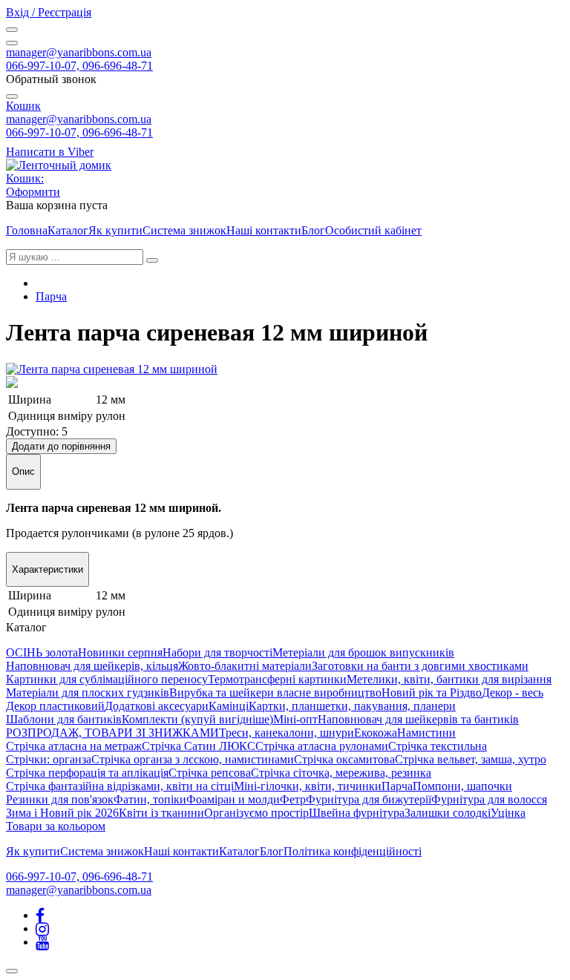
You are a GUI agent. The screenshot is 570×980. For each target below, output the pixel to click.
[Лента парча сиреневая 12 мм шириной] (111, 369)
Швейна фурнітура (356, 812)
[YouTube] (42, 941)
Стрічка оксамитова (344, 759)
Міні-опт (295, 719)
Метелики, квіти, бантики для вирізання (449, 679)
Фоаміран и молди (233, 799)
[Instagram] (42, 928)
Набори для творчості (217, 652)
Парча (51, 296)
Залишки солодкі (447, 812)
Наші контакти (263, 230)
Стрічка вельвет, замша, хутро (470, 759)
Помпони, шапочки (462, 786)
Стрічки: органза (48, 759)
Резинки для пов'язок (60, 799)
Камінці (229, 706)
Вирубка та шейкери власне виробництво (275, 692)
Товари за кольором (55, 826)
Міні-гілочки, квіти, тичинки (307, 786)
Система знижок (184, 230)
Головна (27, 230)
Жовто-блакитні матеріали (245, 666)
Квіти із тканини (161, 812)
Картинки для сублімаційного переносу (107, 679)
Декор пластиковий (55, 706)
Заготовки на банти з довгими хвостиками (420, 666)
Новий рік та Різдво (431, 692)
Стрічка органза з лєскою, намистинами (192, 759)
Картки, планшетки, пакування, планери (352, 706)
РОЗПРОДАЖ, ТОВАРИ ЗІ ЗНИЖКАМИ (112, 732)
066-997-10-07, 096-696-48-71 (79, 65)
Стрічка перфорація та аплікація (87, 772)
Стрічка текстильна (437, 746)
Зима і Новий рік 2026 (62, 812)
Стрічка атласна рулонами (321, 746)
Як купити (115, 230)
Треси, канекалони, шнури (286, 732)
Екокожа (375, 732)
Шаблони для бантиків (64, 719)
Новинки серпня (120, 652)
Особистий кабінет (373, 230)
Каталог (68, 230)
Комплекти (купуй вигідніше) (197, 719)
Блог (313, 230)
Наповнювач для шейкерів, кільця (92, 666)
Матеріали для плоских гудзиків (87, 692)
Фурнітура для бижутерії (368, 799)
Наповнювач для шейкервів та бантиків (418, 719)
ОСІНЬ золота (42, 652)
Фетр (293, 799)
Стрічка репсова (209, 772)
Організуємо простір (256, 812)
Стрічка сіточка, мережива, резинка (341, 772)
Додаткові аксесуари (157, 706)
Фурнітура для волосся (489, 799)
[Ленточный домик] (58, 165)
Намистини (426, 732)
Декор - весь (512, 692)
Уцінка (508, 812)
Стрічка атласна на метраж (74, 746)
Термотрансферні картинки (277, 679)
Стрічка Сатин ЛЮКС (198, 746)
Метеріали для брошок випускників (363, 652)
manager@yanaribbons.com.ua (78, 52)
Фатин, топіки (150, 799)
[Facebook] (40, 915)
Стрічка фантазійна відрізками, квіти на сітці (120, 786)
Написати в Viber (50, 151)
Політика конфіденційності (353, 851)
